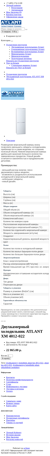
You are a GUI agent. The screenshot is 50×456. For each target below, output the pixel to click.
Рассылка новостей (14, 439)
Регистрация (16, 8)
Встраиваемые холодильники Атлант (27, 52)
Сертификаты (12, 382)
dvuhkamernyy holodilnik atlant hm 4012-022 (24, 363)
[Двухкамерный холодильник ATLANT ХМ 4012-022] (20, 136)
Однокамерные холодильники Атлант (27, 49)
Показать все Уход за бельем (18, 68)
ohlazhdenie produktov (10, 367)
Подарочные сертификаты (17, 418)
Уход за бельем (12, 63)
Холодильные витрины (21, 58)
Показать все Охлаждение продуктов (22, 61)
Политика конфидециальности (19, 380)
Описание (10, 140)
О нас (8, 384)
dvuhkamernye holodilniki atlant (26, 365)
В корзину (6, 358)
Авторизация (17, 10)
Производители (13, 416)
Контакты (10, 377)
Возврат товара (12, 403)
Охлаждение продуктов (16, 45)
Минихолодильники (20, 56)
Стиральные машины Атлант (24, 65)
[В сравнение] (5, 321)
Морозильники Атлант (21, 54)
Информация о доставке (16, 386)
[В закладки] (2, 321)
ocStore (27, 448)
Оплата (9, 391)
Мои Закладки (12, 437)
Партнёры (10, 420)
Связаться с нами (13, 401)
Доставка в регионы (15, 389)
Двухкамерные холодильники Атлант (27, 47)
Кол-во (4, 356)
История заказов (13, 435)
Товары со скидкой (14, 423)
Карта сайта (11, 406)
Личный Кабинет (13, 432)
